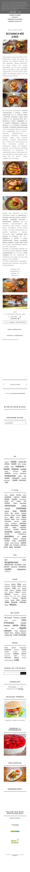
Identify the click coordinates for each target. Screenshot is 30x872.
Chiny (19, 584)
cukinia (23, 506)
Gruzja (24, 586)
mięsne (15, 469)
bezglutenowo (11, 562)
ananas (12, 495)
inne (19, 464)
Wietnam (23, 602)
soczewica (22, 541)
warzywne (15, 478)
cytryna (7, 508)
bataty (7, 499)
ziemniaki (23, 545)
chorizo (7, 503)
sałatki (7, 478)
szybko (8, 569)
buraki (6, 501)
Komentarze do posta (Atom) (18, 393)
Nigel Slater (9, 628)
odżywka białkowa (19, 529)
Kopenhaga (7, 653)
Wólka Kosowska (9, 660)
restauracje (22, 322)
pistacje (7, 534)
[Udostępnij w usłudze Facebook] (17, 319)
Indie (14, 588)
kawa (17, 519)
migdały (23, 525)
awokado (8, 497)
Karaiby (18, 590)
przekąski (15, 473)
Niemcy (24, 594)
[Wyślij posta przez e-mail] (20, 316)
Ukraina (23, 600)
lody (12, 466)
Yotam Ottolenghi (19, 635)
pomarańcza (22, 534)
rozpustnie (14, 567)
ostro (24, 564)
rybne (20, 476)
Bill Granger (8, 617)
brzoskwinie (23, 499)
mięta (6, 527)
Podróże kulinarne (15, 19)
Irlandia (24, 588)
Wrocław (24, 657)
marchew (22, 523)
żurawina (17, 547)
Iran (19, 588)
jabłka (24, 515)
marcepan (14, 523)
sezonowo (22, 567)
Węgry (6, 605)
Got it (19, 12)
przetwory (23, 473)
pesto (24, 532)
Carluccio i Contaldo (19, 617)
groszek (23, 513)
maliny (24, 521)
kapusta (7, 519)
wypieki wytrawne (19, 480)
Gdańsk (23, 649)
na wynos (18, 565)
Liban (6, 592)
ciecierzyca (10, 505)
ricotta (7, 541)
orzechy (8, 531)
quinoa (15, 539)
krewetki (23, 519)
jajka (11, 517)
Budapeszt (8, 649)
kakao (24, 517)
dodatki (13, 464)
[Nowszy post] (3, 384)
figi (12, 513)
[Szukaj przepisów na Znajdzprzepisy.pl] (15, 825)
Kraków (16, 654)
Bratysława (23, 647)
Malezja (11, 592)
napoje (6, 471)
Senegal (23, 596)
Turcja (12, 600)
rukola (14, 541)
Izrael (6, 590)
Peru (11, 596)
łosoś (6, 547)
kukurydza (8, 521)
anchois (18, 495)
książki (7, 466)
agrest (6, 495)
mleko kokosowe (19, 527)
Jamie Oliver (19, 625)
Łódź (17, 322)
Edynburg (16, 649)
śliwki (11, 547)
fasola (23, 511)
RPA (15, 596)
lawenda (16, 521)
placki (24, 471)
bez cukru (15, 560)
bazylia (14, 499)
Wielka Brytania (11, 602)
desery (7, 464)
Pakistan (7, 596)
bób (12, 501)
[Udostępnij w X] (15, 319)
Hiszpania (12, 322)
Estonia (24, 584)
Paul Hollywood (20, 631)
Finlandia (7, 586)
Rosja (18, 596)
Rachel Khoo (9, 633)
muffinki (23, 469)
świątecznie (7, 571)
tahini (6, 545)
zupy (6, 482)
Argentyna (7, 584)
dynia (15, 511)
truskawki (16, 545)
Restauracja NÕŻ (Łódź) (15, 35)
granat (17, 513)
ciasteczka (22, 462)
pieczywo (15, 471)
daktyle (7, 511)
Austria (13, 584)
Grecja (19, 586)
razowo (6, 567)
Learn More (13, 12)
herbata (18, 515)
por (18, 536)
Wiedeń (16, 657)
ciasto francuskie (19, 503)
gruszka (7, 515)
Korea (24, 590)
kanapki (24, 464)
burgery (7, 462)
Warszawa (8, 657)
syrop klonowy (14, 543)
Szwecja (7, 598)
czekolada (21, 508)
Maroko (17, 592)
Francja (13, 586)
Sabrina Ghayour (20, 633)
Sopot (15, 655)
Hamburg (24, 651)
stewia (7, 543)
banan (24, 497)
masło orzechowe (11, 525)
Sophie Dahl (8, 635)
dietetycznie (9, 565)
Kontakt (15, 17)
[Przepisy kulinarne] (15, 843)
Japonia (12, 590)
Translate (20, 689)
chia (25, 501)
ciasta (13, 461)
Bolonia (14, 647)
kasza (13, 519)
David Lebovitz (10, 620)
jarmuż (18, 517)
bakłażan (16, 497)
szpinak (23, 543)
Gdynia (7, 651)
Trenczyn (24, 655)
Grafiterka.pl (15, 855)
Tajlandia (23, 598)
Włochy (13, 604)
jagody (6, 517)
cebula (19, 501)
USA (18, 600)
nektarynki (7, 529)
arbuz (24, 495)
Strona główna (15, 15)
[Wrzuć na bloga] (13, 319)
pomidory (9, 536)
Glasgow (15, 651)
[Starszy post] (26, 384)
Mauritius (24, 592)
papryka (18, 532)
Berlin (6, 647)
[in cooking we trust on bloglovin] (15, 818)
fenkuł (6, 513)
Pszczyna (7, 655)
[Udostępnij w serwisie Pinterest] (18, 319)
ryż (25, 476)
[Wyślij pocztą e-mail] (11, 319)
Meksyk (7, 594)
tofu (11, 545)
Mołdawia (16, 594)
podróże (8, 473)
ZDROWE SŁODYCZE (15, 21)
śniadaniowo (21, 569)
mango (7, 523)
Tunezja (7, 600)
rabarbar (23, 539)
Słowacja (15, 598)
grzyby (13, 515)
